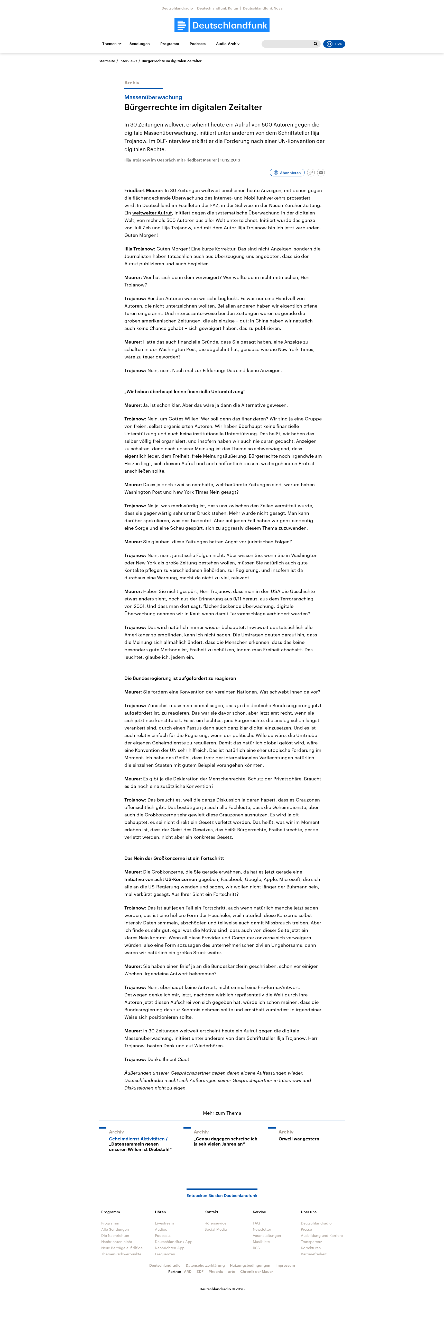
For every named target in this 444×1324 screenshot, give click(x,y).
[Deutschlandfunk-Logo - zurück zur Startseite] (222, 25)
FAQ (256, 1223)
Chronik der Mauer (256, 1271)
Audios (161, 1229)
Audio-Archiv (227, 44)
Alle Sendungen (115, 1229)
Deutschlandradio (177, 8)
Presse (306, 1229)
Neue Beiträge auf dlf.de (122, 1248)
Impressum (285, 1265)
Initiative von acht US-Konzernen (160, 879)
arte (231, 1271)
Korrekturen (311, 1248)
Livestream (164, 1223)
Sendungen (140, 44)
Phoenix (216, 1271)
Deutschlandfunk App (173, 1241)
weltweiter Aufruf (152, 212)
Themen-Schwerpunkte (121, 1254)
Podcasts (198, 44)
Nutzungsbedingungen (250, 1265)
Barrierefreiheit (314, 1254)
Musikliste (261, 1241)
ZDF (200, 1271)
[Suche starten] (315, 44)
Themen (109, 44)
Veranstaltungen (267, 1235)
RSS (256, 1248)
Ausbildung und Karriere (322, 1235)
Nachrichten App (169, 1248)
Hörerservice (215, 1223)
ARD (187, 1271)
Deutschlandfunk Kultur (218, 8)
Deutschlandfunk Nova (263, 8)
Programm (169, 44)
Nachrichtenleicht (116, 1241)
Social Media (216, 1229)
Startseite (107, 61)
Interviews (128, 61)
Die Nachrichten (115, 1235)
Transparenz (311, 1241)
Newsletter (262, 1229)
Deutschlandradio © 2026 (222, 1289)
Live (338, 44)
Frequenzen (165, 1254)
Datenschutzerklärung (205, 1265)
